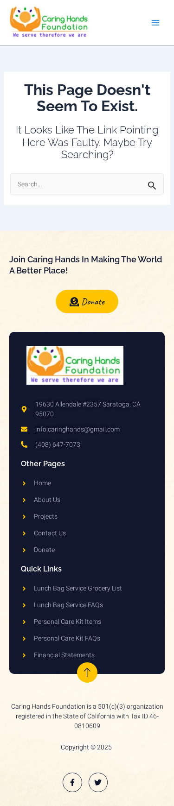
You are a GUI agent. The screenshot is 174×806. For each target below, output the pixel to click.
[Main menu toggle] (155, 22)
